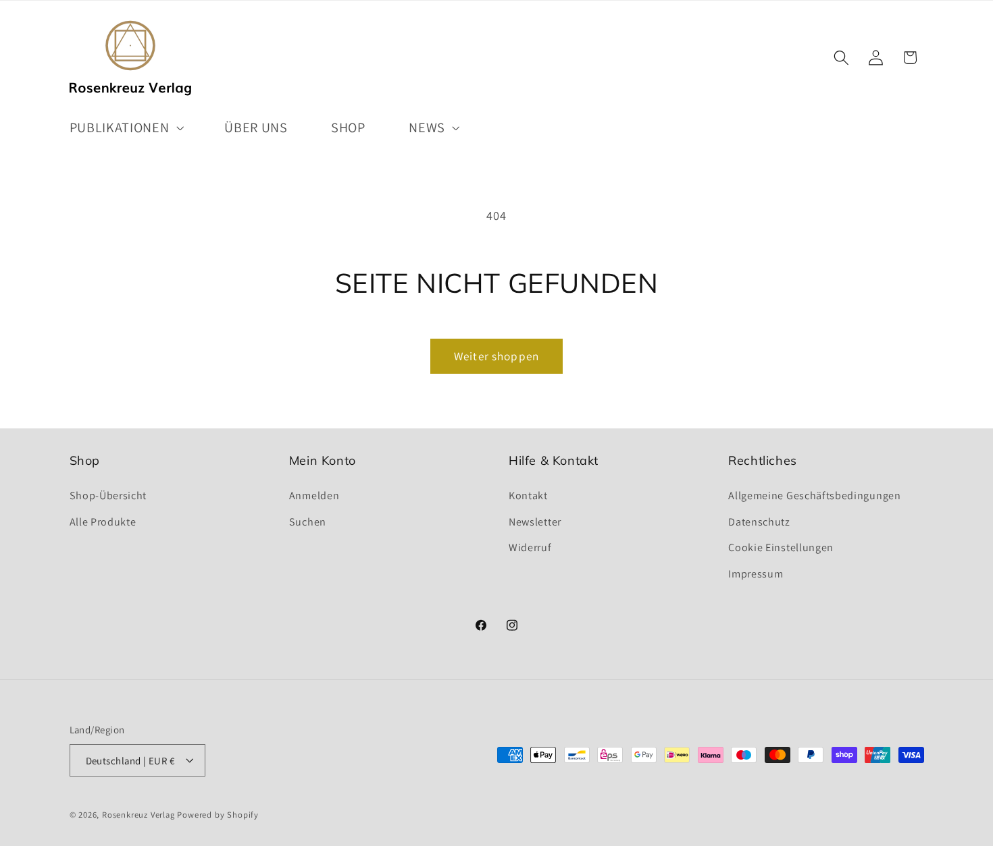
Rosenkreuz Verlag (138, 814)
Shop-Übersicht (108, 495)
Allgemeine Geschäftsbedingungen (814, 495)
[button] (125, 127)
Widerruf (530, 547)
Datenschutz (759, 521)
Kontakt (528, 495)
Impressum (755, 573)
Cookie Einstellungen (781, 547)
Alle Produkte (103, 521)
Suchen (307, 521)
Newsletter (535, 521)
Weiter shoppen (496, 356)
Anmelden (314, 495)
